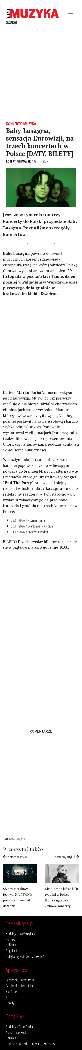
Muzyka (29, 123)
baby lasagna (17, 839)
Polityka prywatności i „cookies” (25, 956)
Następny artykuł (65, 857)
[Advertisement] (41, 74)
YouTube (11, 991)
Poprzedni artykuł (16, 857)
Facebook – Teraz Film (19, 985)
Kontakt (10, 939)
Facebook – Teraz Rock (20, 980)
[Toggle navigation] (70, 13)
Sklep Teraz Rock (16, 1032)
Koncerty (14, 123)
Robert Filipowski (19, 161)
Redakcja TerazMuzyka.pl (21, 933)
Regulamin (12, 950)
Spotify (10, 1002)
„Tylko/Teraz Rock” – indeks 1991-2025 (30, 1043)
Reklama (11, 944)
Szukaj (11, 22)
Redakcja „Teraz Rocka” (20, 1026)
